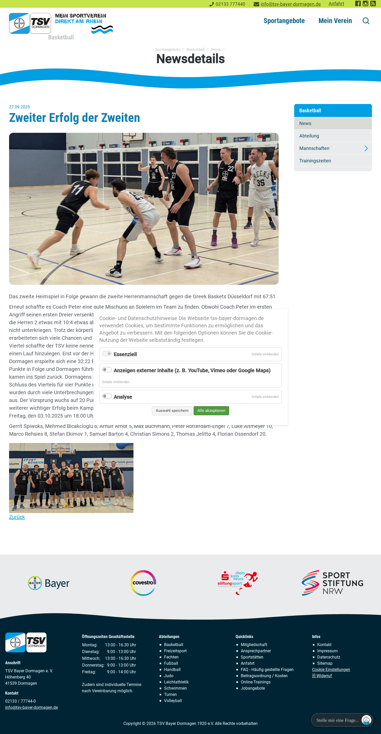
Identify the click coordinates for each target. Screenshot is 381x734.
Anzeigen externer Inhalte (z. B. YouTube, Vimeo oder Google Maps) (192, 370)
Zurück (17, 517)
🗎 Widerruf (322, 675)
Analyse (123, 397)
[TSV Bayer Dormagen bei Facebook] (358, 5)
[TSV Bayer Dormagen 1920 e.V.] (61, 23)
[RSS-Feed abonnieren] (373, 5)
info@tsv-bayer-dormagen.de (291, 4)
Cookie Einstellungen (331, 669)
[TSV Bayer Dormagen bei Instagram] (366, 5)
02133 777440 (230, 4)
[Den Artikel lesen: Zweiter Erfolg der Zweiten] (144, 209)
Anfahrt (336, 3)
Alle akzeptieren (211, 410)
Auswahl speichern (172, 410)
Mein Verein (335, 21)
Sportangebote (284, 21)
